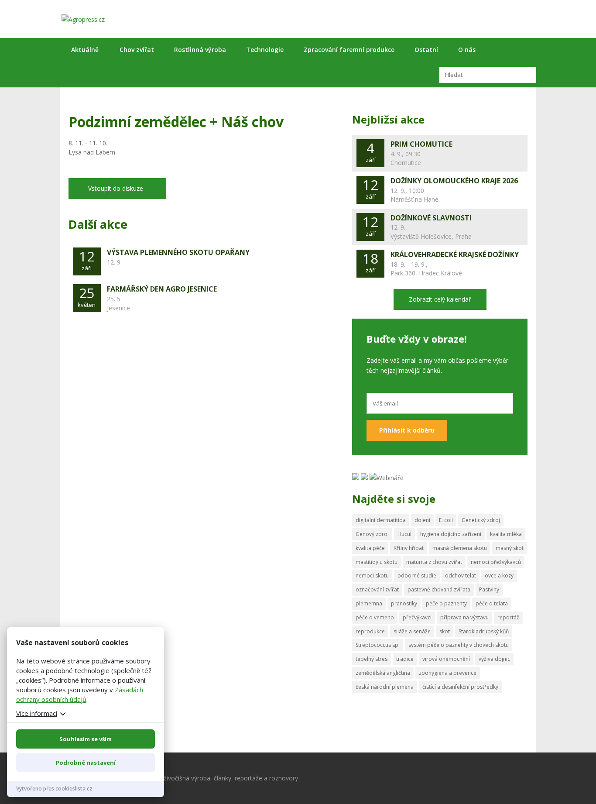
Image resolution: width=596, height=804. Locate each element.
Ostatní (426, 49)
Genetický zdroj (481, 520)
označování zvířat (377, 589)
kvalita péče (370, 548)
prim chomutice (421, 144)
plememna (369, 603)
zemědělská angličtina (383, 673)
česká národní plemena (385, 687)
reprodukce (370, 631)
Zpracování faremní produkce (349, 49)
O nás (467, 49)
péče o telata (492, 603)
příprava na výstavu (464, 617)
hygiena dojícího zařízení (450, 534)
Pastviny (489, 589)
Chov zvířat (137, 49)
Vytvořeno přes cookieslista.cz (54, 788)
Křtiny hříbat (409, 548)
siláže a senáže (412, 631)
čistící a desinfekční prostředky (460, 687)
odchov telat (460, 575)
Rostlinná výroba (200, 49)
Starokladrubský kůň (484, 631)
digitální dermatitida (381, 520)
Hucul (404, 534)
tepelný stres (371, 659)
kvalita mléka (506, 534)
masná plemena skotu (459, 548)
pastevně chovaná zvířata (439, 589)
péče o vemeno (375, 617)
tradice (405, 659)
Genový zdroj (372, 534)
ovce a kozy (499, 575)
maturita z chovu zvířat (434, 562)
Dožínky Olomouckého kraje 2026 (454, 181)
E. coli (446, 520)
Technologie (265, 49)
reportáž (508, 617)
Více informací (36, 713)
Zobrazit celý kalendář (440, 299)
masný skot (510, 548)
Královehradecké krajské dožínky (454, 254)
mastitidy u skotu (376, 562)
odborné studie (416, 575)
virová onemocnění (446, 659)
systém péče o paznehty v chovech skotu (458, 645)
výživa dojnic (494, 659)
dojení (422, 520)
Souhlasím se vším (85, 739)
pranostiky (404, 603)
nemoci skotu (372, 575)
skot (444, 631)
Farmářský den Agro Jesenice (162, 289)
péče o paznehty (446, 603)
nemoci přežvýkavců (496, 562)
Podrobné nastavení (86, 762)
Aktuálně (85, 49)
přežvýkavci (417, 617)
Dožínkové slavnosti (431, 218)
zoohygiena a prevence (447, 673)
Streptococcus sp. (378, 645)
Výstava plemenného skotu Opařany (178, 252)
